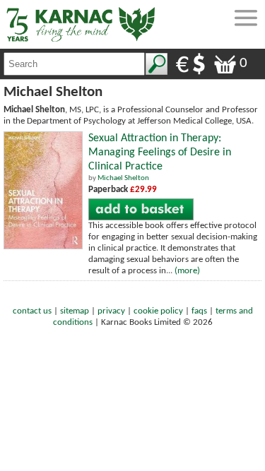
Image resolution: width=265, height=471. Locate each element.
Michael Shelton (123, 178)
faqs (199, 311)
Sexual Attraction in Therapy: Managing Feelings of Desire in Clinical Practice (159, 152)
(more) (187, 270)
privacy (111, 311)
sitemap (74, 311)
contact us (32, 311)
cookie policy (158, 311)
